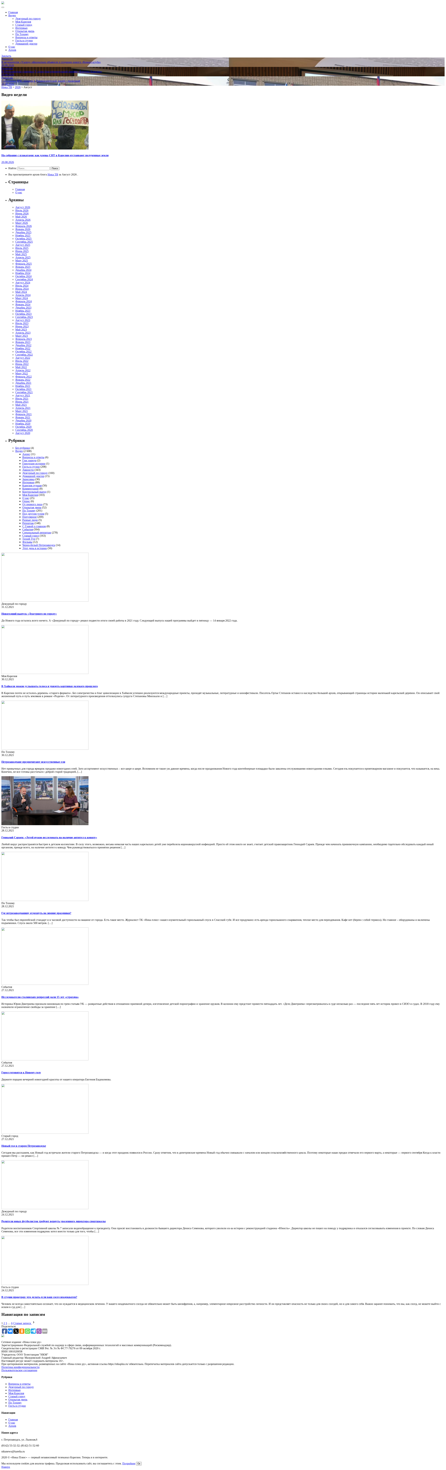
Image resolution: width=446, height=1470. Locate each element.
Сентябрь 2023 (24, 317)
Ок (138, 1463)
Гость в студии (24, 40)
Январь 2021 (22, 417)
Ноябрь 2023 (22, 310)
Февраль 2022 (23, 376)
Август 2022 (22, 357)
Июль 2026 (21, 210)
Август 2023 (22, 320)
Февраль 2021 (23, 414)
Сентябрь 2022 (24, 354)
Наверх (5, 1466)
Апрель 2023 (22, 332)
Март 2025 (21, 260)
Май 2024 (21, 291)
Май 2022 (21, 367)
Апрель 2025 (22, 257)
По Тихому (22, 34)
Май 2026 (21, 216)
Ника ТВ (53, 174)
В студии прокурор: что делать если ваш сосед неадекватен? (39, 1297)
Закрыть (6, 55)
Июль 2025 (21, 248)
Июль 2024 (21, 285)
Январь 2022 (22, 379)
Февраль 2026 (23, 226)
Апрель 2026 (22, 219)
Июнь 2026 (22, 213)
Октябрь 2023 (23, 313)
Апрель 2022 (22, 370)
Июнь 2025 (22, 251)
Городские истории (33, 463)
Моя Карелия (23, 21)
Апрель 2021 (22, 407)
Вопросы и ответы (26, 37)
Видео (12, 15)
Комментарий (30, 488)
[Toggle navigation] (2, 7)
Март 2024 (21, 298)
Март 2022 (21, 373)
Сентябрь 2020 (24, 429)
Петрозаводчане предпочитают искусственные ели (33, 761)
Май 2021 (21, 404)
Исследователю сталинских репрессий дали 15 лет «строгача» (40, 997)
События (27, 529)
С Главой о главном (34, 526)
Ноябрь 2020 (22, 423)
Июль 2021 (21, 398)
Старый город (23, 24)
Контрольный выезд (34, 491)
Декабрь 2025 (23, 232)
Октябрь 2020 (23, 426)
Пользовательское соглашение (19, 1370)
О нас (11, 46)
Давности (28, 469)
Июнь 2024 (22, 288)
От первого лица (32, 504)
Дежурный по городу (28, 18)
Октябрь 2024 (23, 276)
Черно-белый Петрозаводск (38, 545)
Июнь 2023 (22, 326)
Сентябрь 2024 (24, 279)
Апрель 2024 (22, 295)
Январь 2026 (22, 229)
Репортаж (28, 523)
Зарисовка (28, 479)
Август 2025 (22, 244)
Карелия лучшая (32, 485)
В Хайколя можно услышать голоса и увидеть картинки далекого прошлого (49, 686)
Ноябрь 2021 (22, 386)
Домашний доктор (26, 43)
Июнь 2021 (22, 401)
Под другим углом (33, 513)
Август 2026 (22, 207)
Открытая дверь (24, 31)
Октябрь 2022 (23, 351)
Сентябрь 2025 (24, 241)
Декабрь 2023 (23, 307)
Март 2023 (21, 335)
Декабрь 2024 (23, 269)
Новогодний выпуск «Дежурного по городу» (29, 613)
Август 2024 (22, 282)
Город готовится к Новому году (21, 1072)
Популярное (29, 516)
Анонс (26, 454)
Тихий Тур (28, 538)
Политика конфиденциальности (20, 1367)
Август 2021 (22, 395)
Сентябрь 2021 (24, 392)
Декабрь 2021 (23, 382)
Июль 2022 (21, 360)
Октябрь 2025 (23, 238)
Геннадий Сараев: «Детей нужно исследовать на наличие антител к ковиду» (49, 837)
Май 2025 (21, 254)
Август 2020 (22, 433)
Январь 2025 (22, 266)
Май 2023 (21, 329)
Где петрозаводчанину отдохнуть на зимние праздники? (36, 913)
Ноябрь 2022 (22, 348)
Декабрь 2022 (23, 345)
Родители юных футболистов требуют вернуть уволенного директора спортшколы (53, 1221)
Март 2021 (21, 411)
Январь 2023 (22, 342)
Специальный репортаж (36, 532)
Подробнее (128, 1463)
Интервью (21, 27)
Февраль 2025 (23, 263)
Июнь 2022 (22, 364)
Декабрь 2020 (23, 420)
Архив (12, 49)
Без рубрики (22, 447)
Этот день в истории (34, 548)
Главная (13, 12)
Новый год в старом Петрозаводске (23, 1145)
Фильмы (27, 541)
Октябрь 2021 (23, 389)
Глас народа (29, 460)
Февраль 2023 (23, 338)
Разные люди (30, 520)
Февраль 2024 (23, 301)
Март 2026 (21, 222)
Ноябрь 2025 (22, 235)
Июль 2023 (21, 323)
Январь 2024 (22, 304)
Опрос (26, 501)
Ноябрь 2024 (22, 273)
